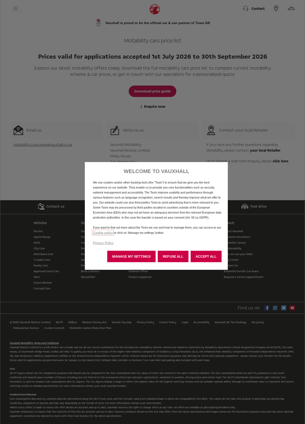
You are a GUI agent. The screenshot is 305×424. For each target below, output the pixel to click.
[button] (131, 256)
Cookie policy (103, 233)
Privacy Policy (103, 243)
